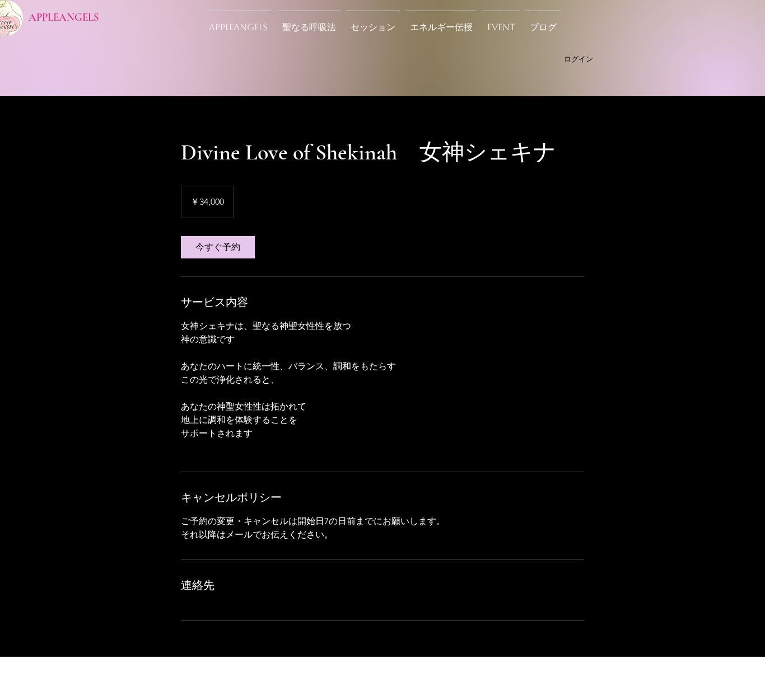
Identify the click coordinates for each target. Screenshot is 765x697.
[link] (218, 247)
